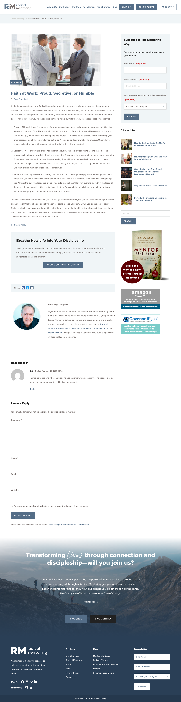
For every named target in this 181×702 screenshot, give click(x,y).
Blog (114, 7)
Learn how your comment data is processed (68, 524)
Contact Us (71, 677)
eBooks (96, 668)
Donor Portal (146, 6)
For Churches (103, 7)
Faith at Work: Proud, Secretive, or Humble (52, 93)
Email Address (136, 79)
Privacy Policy (72, 673)
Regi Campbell (21, 99)
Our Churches (72, 656)
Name (14, 458)
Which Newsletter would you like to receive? (145, 97)
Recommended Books (103, 673)
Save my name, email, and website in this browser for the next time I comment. (51, 506)
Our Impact (64, 7)
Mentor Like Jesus (73, 328)
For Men (76, 7)
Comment (16, 420)
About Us (52, 7)
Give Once (76, 618)
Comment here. (18, 224)
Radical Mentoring (17, 19)
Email (14, 474)
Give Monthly (103, 618)
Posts (28, 19)
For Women (89, 7)
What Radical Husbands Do (95, 328)
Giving (125, 6)
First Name (135, 63)
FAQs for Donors (90, 601)
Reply (32, 389)
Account (167, 6)
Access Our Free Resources (63, 264)
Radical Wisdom (55, 332)
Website (15, 490)
